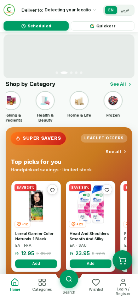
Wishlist (96, 289)
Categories (42, 289)
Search (69, 292)
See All (118, 84)
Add (36, 263)
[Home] (9, 10)
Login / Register (123, 291)
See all (113, 151)
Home (15, 289)
